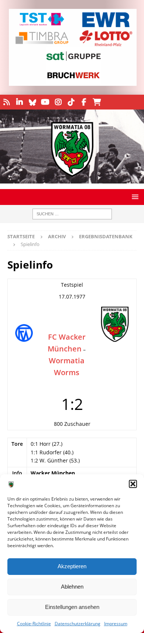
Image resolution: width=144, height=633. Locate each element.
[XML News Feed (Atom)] (6, 102)
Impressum (115, 623)
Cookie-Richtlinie (34, 623)
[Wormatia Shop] (96, 102)
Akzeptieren (72, 566)
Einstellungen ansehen (72, 607)
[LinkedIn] (19, 102)
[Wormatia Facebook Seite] (84, 102)
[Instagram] (58, 102)
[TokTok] (71, 102)
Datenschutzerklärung (77, 623)
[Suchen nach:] (72, 214)
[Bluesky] (32, 102)
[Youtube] (45, 102)
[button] (133, 484)
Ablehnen (72, 586)
